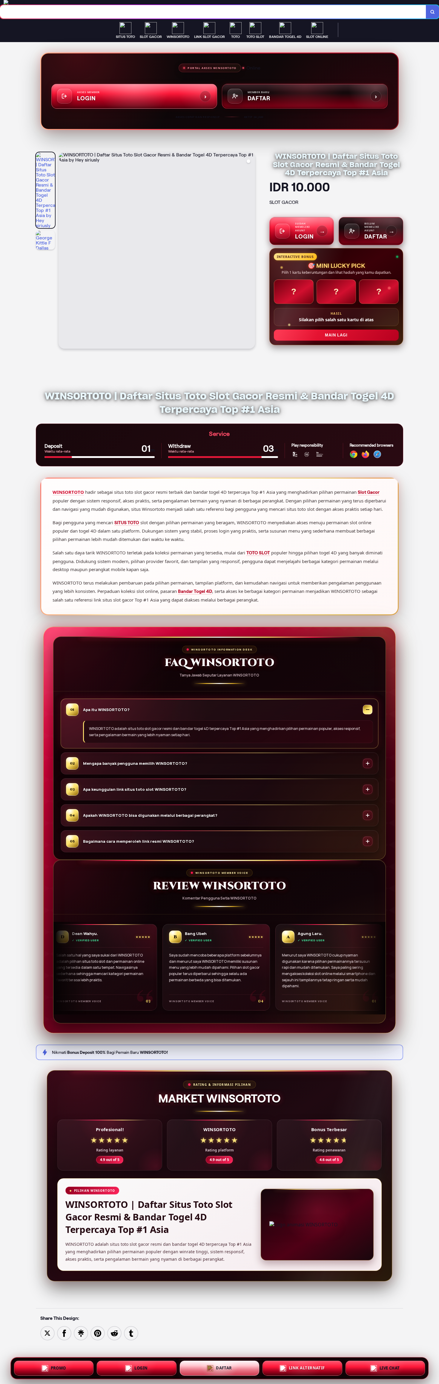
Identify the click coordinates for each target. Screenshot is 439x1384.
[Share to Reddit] (114, 1332)
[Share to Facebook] (64, 1332)
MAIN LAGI (336, 335)
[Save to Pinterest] (97, 1332)
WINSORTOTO (68, 492)
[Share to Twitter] (47, 1332)
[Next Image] (250, 251)
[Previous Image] (63, 251)
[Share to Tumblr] (131, 1332)
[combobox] (213, 12)
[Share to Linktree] (81, 1332)
